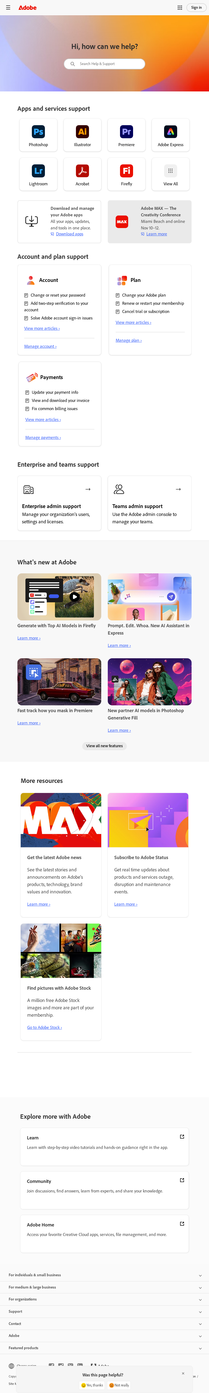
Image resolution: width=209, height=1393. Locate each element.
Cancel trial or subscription (146, 311)
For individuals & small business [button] (35, 1275)
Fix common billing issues (55, 408)
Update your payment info (55, 392)
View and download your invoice (61, 400)
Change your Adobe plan (144, 295)
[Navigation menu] (8, 7)
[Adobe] (27, 7)
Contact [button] (15, 1323)
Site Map (15, 1384)
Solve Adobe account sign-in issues (62, 318)
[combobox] (104, 64)
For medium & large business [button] (32, 1287)
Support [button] (15, 1311)
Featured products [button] (23, 1348)
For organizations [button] (23, 1299)
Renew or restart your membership (153, 303)
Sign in (196, 7)
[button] (180, 7)
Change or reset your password (58, 295)
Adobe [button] (14, 1335)
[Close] (183, 1373)
